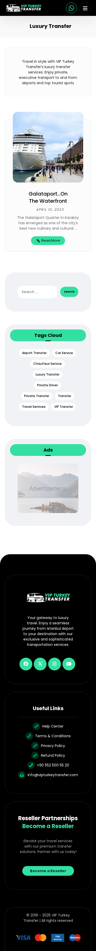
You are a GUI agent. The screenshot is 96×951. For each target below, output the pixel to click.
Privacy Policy (53, 745)
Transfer (64, 396)
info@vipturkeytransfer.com (53, 774)
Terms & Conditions (53, 736)
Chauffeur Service (47, 363)
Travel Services (34, 406)
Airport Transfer (34, 353)
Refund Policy (53, 755)
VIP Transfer (63, 406)
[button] (85, 8)
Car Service (64, 353)
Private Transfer (36, 396)
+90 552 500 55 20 (53, 765)
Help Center (52, 726)
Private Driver (47, 385)
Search (69, 292)
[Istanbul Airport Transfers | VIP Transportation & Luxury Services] (23, 8)
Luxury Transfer (47, 374)
